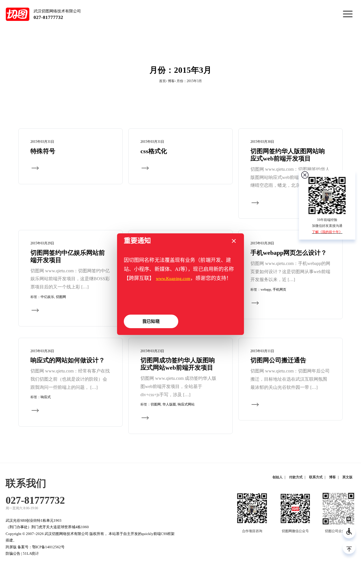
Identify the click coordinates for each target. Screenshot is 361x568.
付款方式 (296, 477)
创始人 (277, 477)
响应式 (46, 397)
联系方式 (316, 477)
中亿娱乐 (47, 297)
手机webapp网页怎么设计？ (288, 252)
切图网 (61, 297)
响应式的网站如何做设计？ (67, 360)
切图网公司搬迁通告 (278, 360)
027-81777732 (48, 17)
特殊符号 (42, 151)
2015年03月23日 (152, 351)
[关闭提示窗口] (234, 241)
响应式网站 (186, 404)
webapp (266, 289)
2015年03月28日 (262, 243)
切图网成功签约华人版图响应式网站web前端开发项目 (177, 364)
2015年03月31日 (42, 142)
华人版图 (169, 404)
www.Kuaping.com (173, 278)
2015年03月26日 (42, 351)
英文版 (347, 477)
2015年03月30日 (262, 142)
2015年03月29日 (42, 243)
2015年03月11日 (262, 351)
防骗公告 (13, 553)
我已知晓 (150, 321)
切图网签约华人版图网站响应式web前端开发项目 (287, 155)
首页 (162, 81)
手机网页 (279, 289)
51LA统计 (31, 553)
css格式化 (153, 151)
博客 (171, 81)
